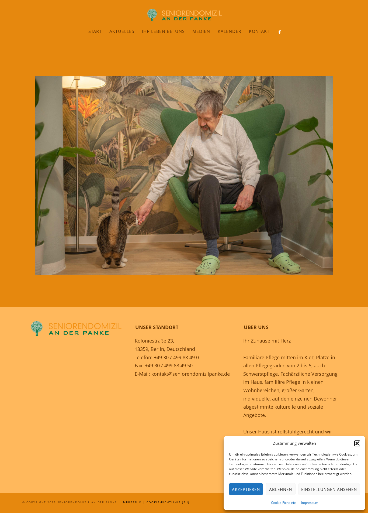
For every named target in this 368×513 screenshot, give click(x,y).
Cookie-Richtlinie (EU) (168, 502)
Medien (201, 31)
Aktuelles (121, 31)
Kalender (229, 31)
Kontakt (259, 31)
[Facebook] (279, 32)
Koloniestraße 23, (154, 340)
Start (95, 31)
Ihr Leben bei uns (163, 31)
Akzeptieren (246, 489)
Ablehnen (280, 489)
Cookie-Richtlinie (283, 502)
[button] (357, 443)
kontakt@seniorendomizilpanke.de (190, 374)
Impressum (309, 502)
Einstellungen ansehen (329, 489)
